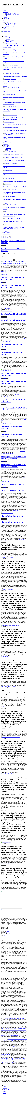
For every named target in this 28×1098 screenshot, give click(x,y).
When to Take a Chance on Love (12, 516)
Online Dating (6, 146)
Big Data (5, 36)
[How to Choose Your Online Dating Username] (8, 178)
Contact (5, 17)
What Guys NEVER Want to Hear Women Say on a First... (13, 458)
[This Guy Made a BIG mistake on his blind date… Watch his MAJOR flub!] (6, 224)
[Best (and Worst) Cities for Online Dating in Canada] (9, 79)
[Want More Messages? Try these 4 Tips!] (9, 151)
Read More (3, 271)
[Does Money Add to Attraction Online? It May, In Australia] (13, 50)
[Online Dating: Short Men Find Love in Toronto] (11, 73)
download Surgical (7, 1024)
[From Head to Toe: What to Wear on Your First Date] (7, 170)
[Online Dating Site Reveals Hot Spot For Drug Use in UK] (11, 87)
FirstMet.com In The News (12, 14)
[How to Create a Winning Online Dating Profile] (6, 184)
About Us (5, 12)
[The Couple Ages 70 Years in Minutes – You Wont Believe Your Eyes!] (8, 211)
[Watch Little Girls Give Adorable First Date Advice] (10, 163)
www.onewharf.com (5, 1054)
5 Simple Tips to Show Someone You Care (13, 160)
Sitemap (5, 1091)
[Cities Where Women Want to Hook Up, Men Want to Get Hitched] (15, 134)
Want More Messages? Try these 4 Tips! (13, 154)
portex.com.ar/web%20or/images (8, 1062)
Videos (7, 150)
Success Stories (6, 234)
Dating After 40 (7, 142)
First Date (8, 148)
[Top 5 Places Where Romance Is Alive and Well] (11, 127)
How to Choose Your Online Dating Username (14, 181)
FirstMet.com (6, 18)
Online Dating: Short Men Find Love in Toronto (15, 76)
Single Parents (6, 232)
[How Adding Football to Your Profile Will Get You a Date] (9, 196)
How (13, 1065)
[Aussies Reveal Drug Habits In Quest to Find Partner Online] (10, 43)
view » (5, 930)
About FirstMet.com (11, 13)
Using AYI (8, 149)
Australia (8, 37)
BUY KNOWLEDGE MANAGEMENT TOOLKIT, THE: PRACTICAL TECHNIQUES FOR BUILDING (13, 1029)
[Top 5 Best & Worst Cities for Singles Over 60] (8, 122)
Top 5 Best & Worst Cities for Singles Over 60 (14, 124)
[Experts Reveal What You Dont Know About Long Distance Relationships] (10, 115)
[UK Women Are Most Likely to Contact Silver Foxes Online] (9, 106)
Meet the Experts (10, 15)
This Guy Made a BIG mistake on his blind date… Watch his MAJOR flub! (13, 228)
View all (5, 72)
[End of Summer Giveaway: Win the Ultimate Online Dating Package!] (9, 189)
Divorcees (5, 144)
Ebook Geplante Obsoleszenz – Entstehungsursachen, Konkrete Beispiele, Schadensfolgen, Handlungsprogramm (14, 1059)
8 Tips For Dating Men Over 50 (12, 484)
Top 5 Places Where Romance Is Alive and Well (14, 130)
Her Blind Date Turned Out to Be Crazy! (13, 221)
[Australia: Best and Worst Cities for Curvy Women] (15, 58)
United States (9, 41)
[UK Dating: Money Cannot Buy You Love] (9, 94)
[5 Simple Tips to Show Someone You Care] (12, 157)
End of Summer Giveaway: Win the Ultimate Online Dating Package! (14, 193)
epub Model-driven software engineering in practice (13, 1034)
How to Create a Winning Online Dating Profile (15, 186)
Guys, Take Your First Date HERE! (14, 314)
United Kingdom (10, 40)
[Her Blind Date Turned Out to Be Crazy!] (12, 218)
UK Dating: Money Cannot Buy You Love (13, 97)
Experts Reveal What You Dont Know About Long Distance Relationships (14, 118)
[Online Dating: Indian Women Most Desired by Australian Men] (10, 65)
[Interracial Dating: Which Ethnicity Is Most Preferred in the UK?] (7, 99)
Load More (3, 890)
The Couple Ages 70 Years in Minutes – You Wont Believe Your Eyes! (14, 215)
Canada (8, 39)
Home (4, 10)
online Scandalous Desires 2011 (8, 1046)
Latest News (6, 145)
